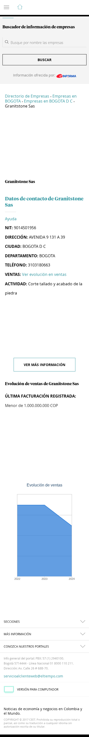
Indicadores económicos (70, 7)
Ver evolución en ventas (44, 274)
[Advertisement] (44, 146)
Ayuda (11, 218)
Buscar (44, 59)
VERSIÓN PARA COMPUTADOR (37, 689)
